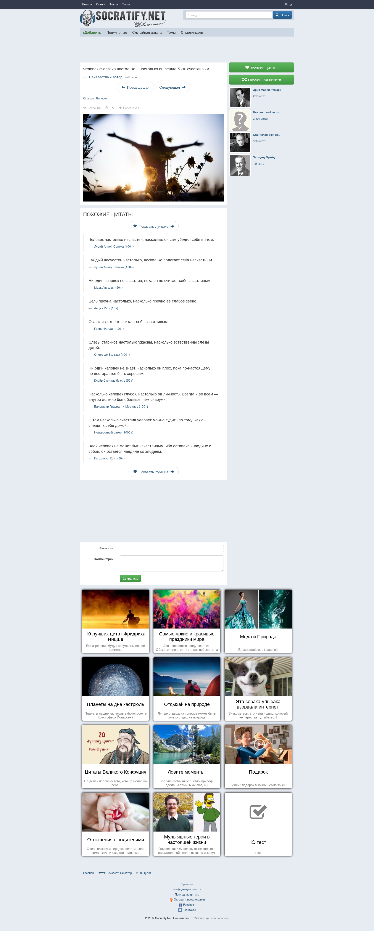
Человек (101, 98)
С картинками (192, 32)
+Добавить (91, 32)
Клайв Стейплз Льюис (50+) (113, 380)
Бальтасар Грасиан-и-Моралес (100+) (121, 406)
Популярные (116, 32)
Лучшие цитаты (264, 67)
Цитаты (87, 4)
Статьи (100, 4)
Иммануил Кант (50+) (109, 458)
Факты (114, 4)
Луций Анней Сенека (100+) (114, 246)
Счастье (88, 98)
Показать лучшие (153, 226)
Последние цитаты (187, 894)
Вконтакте (189, 910)
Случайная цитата (147, 32)
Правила (187, 884)
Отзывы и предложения (189, 899)
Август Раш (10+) (106, 308)
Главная (88, 873)
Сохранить (130, 578)
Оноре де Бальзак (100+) (112, 354)
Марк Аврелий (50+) (108, 287)
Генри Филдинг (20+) (109, 328)
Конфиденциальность (187, 889)
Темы (171, 32)
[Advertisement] (187, 49)
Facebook (189, 904)
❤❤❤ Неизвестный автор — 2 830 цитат (124, 873)
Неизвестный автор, (113, 76)
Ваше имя (106, 548)
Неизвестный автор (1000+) (113, 432)
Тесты (126, 4)
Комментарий (103, 559)
